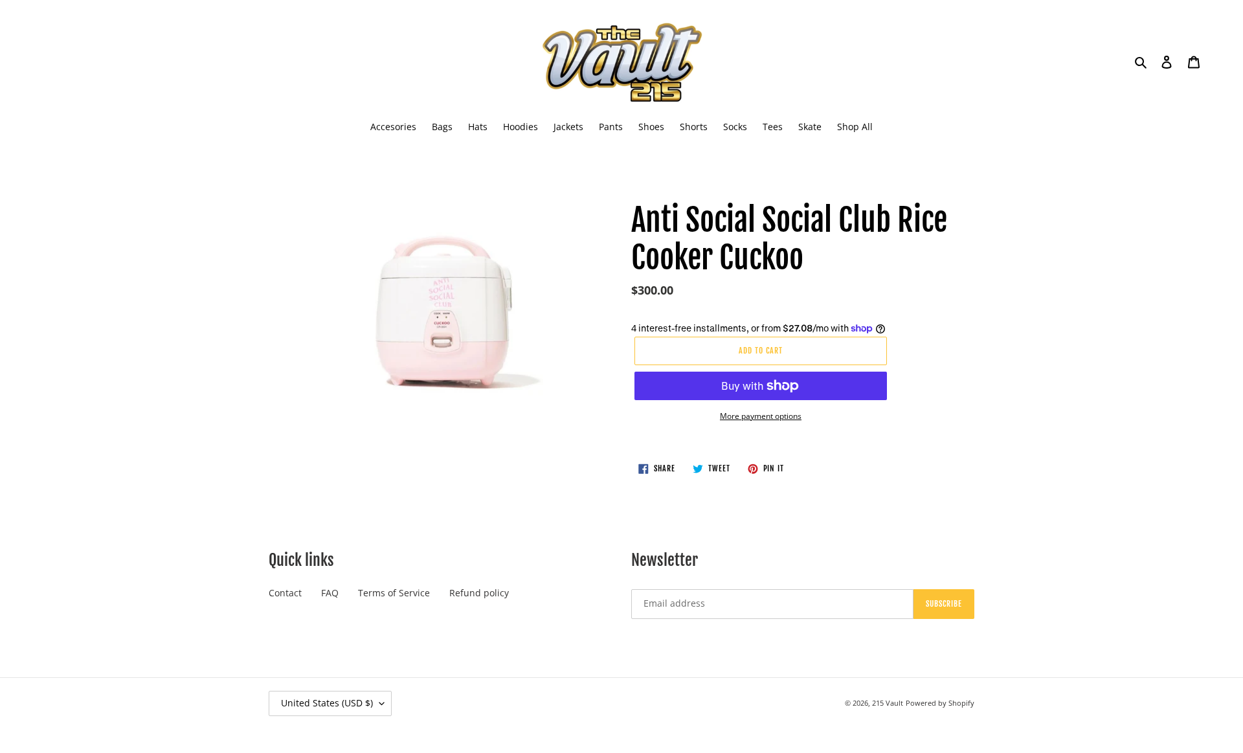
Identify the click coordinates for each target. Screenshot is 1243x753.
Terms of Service (394, 593)
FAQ (330, 593)
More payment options (760, 415)
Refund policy (479, 593)
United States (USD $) (327, 703)
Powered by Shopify (940, 703)
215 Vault (887, 703)
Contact (285, 593)
